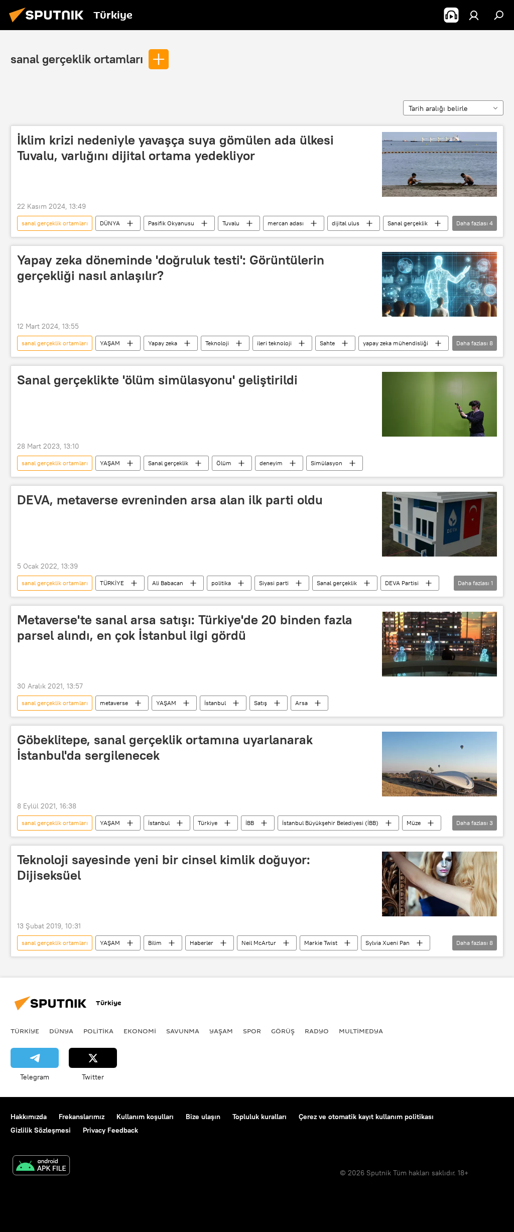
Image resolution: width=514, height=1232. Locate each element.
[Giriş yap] (474, 15)
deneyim (271, 463)
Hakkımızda (29, 1116)
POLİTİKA (98, 1030)
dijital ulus (345, 223)
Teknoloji (217, 343)
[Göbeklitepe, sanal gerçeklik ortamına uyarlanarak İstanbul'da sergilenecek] (439, 764)
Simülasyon (326, 463)
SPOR (252, 1030)
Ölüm (223, 463)
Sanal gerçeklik (408, 223)
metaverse (114, 703)
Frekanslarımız (81, 1116)
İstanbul (215, 703)
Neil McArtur (258, 942)
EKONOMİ (139, 1030)
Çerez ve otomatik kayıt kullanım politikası (366, 1116)
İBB (249, 823)
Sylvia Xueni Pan (387, 942)
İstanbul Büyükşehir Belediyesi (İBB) (330, 823)
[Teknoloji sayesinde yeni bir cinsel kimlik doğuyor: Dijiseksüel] (439, 884)
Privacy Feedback (110, 1130)
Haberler (201, 942)
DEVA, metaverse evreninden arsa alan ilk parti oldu (170, 500)
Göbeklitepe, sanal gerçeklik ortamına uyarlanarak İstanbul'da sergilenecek (165, 747)
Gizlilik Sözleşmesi (41, 1130)
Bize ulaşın (203, 1116)
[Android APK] (41, 1166)
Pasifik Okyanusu (171, 223)
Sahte (327, 343)
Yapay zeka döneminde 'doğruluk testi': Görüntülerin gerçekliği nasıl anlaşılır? (170, 268)
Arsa (301, 703)
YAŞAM (110, 343)
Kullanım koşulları (145, 1116)
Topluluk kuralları (259, 1116)
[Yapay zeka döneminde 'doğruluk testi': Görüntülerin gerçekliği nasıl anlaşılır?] (439, 284)
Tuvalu (230, 223)
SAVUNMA (182, 1030)
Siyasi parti (274, 583)
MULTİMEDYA (361, 1030)
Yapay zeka (162, 343)
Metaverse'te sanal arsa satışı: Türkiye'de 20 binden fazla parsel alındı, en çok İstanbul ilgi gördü (184, 627)
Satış (260, 703)
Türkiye (207, 823)
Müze (414, 823)
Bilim (155, 942)
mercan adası (286, 223)
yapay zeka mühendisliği (395, 343)
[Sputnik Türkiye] (49, 23)
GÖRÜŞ (283, 1030)
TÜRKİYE (112, 583)
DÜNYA (110, 223)
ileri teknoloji (274, 343)
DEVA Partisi (402, 583)
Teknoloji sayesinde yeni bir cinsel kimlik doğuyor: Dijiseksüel (163, 867)
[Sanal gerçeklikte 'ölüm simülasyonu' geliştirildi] (439, 404)
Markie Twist (320, 942)
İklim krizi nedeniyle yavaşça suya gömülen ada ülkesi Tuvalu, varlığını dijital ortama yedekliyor (175, 148)
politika (221, 583)
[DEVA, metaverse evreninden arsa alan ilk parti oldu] (439, 524)
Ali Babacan (167, 583)
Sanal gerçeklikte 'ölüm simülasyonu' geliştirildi (157, 380)
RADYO (317, 1030)
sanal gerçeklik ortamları (77, 58)
